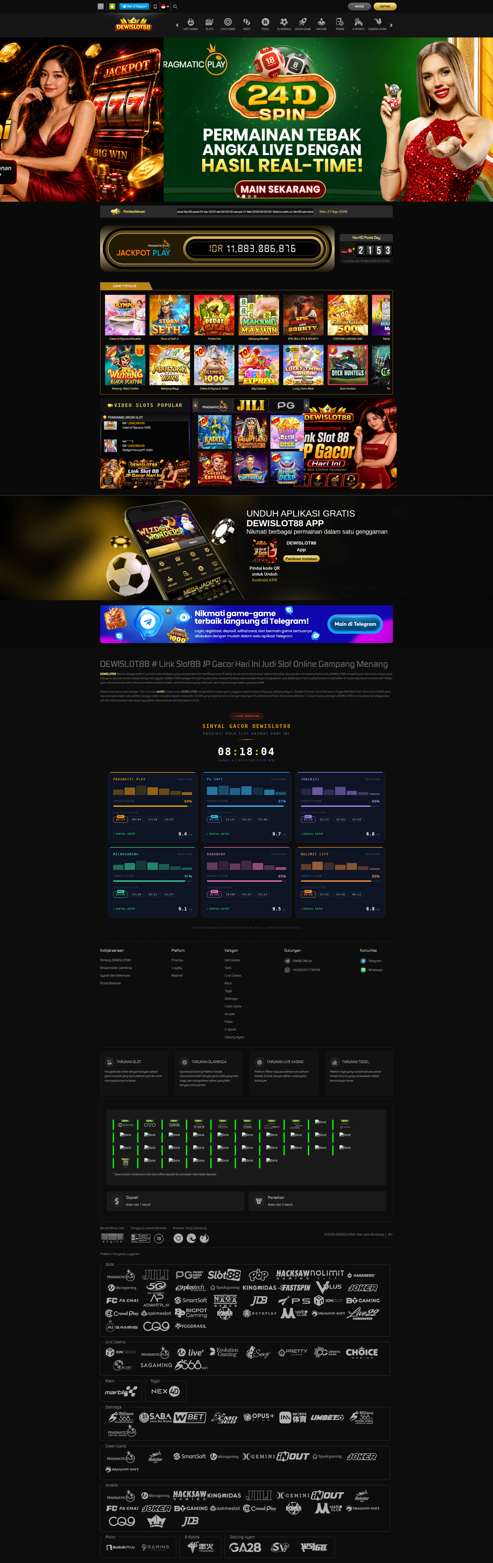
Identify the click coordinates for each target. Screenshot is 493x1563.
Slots (209, 29)
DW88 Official (302, 961)
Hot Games (191, 29)
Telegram (374, 961)
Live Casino (228, 29)
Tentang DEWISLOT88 (115, 960)
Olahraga (284, 29)
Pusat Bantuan (110, 983)
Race (246, 29)
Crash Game (303, 29)
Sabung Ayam (377, 29)
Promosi (177, 960)
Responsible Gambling (116, 968)
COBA (218, 427)
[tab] (215, 405)
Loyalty (177, 968)
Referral (177, 975)
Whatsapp (375, 970)
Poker (340, 29)
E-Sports (359, 29)
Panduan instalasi (301, 559)
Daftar (385, 6)
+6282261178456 (306, 970)
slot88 (160, 691)
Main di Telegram (137, 6)
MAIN (128, 315)
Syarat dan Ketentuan (115, 975)
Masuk (359, 6)
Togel (265, 29)
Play (161, 253)
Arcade (321, 29)
